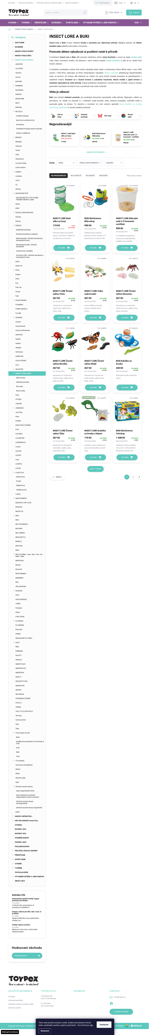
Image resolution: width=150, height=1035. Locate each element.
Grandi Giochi (20, 326)
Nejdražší (90, 175)
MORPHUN (19, 561)
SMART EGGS (20, 664)
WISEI (17, 773)
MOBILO (18, 541)
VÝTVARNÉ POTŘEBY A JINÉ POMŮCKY (29, 876)
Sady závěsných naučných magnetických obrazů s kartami (27, 796)
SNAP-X (18, 677)
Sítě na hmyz (20, 378)
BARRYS (18, 94)
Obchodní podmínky (26, 3)
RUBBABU (19, 651)
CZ (16, 185)
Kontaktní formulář (121, 1012)
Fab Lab (18, 287)
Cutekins (18, 176)
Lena (17, 460)
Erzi (16, 283)
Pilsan (17, 612)
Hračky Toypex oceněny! (21, 925)
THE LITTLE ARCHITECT (24, 711)
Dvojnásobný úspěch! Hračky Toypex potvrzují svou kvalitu (25, 899)
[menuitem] (13, 22)
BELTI (17, 103)
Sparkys (18, 690)
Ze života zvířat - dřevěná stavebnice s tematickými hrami (29, 256)
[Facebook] (111, 1003)
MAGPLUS (19, 511)
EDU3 (17, 261)
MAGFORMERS (21, 498)
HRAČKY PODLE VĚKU (23, 56)
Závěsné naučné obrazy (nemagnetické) (24, 802)
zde (91, 1025)
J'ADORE (18, 404)
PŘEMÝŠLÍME (20, 855)
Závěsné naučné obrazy (24, 786)
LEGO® (18, 455)
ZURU (17, 812)
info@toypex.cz (120, 997)
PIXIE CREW (19, 617)
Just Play (18, 412)
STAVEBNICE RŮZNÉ (22, 698)
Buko (18, 737)
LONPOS (18, 464)
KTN (17, 429)
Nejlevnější (76, 175)
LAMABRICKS (20, 442)
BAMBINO (19, 86)
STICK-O (18, 703)
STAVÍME (18, 864)
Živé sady (19, 386)
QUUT (17, 642)
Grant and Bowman (22, 330)
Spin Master (19, 694)
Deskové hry (20, 477)
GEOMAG (18, 317)
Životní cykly (20, 391)
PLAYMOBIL (19, 625)
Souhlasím (104, 1025)
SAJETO (18, 655)
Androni (18, 73)
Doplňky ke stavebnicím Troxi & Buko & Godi (30, 742)
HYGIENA (18, 825)
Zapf (17, 782)
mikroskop (53, 107)
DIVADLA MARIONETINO (24, 212)
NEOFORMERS (20, 573)
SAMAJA (18, 660)
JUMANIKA (19, 408)
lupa (122, 104)
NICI (17, 582)
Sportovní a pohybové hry (25, 120)
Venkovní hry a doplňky (24, 251)
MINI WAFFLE (20, 537)
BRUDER (18, 142)
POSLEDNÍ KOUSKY (22, 846)
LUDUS (18, 494)
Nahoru (59, 477)
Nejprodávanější (58, 175)
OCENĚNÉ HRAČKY (22, 838)
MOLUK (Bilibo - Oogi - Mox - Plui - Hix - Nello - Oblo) (29, 555)
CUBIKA (18, 172)
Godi (17, 748)
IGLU (17, 365)
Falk (17, 296)
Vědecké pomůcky (22, 382)
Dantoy (18, 189)
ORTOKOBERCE (21, 599)
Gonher (18, 322)
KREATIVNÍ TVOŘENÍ (23, 425)
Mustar (18, 565)
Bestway (18, 107)
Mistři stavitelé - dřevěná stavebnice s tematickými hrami (29, 239)
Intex (17, 395)
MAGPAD (18, 507)
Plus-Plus (18, 629)
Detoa (17, 204)
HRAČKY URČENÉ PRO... (24, 816)
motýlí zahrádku (113, 60)
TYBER (17, 604)
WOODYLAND (20, 778)
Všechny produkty (21, 872)
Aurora (18, 77)
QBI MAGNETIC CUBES (23, 638)
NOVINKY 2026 (20, 833)
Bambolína (19, 90)
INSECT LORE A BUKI (23, 373)
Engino (18, 274)
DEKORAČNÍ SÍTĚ (21, 193)
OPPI (17, 595)
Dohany (18, 217)
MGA (17, 520)
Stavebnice (20, 124)
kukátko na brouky (133, 104)
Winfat (17, 769)
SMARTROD (19, 672)
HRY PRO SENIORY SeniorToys (26, 821)
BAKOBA (18, 81)
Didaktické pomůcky (23, 230)
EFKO (17, 270)
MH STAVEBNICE (21, 524)
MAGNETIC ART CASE (23, 503)
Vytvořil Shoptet (118, 1026)
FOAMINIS (19, 305)
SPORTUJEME (20, 859)
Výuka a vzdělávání (23, 133)
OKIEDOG (18, 591)
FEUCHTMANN (20, 300)
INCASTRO (19, 369)
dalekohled (63, 107)
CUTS (17, 180)
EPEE (17, 279)
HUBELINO (19, 356)
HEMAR (18, 348)
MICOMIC (18, 528)
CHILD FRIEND (20, 361)
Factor (17, 292)
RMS (17, 647)
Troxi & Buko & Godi (22, 733)
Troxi (18, 756)
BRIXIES (18, 137)
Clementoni (19, 159)
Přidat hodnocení (20, 956)
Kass (17, 416)
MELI (17, 516)
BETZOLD (18, 111)
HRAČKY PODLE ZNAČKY (24, 60)
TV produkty (19, 761)
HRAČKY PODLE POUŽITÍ (24, 51)
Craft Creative (20, 167)
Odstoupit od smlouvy (10, 1032)
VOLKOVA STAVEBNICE (24, 765)
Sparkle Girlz (19, 685)
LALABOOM (19, 438)
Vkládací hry (20, 485)
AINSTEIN (19, 64)
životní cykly (136, 57)
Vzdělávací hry (21, 490)
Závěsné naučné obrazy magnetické (29, 808)
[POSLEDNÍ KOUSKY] (95, 412)
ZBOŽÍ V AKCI (20, 881)
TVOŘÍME (18, 868)
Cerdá (17, 150)
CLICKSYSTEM (20, 163)
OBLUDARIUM (20, 586)
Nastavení (45, 1031)
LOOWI (18, 468)
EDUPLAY (18, 266)
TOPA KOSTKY (20, 720)
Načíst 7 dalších (95, 469)
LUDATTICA (19, 472)
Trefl (17, 724)
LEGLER (18, 451)
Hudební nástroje (22, 116)
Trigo (17, 728)
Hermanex (19, 352)
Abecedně (103, 175)
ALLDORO (19, 68)
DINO (17, 208)
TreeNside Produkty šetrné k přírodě (29, 129)
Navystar (18, 569)
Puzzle (18, 481)
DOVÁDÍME (19, 47)
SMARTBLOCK (20, 668)
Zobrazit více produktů (96, 152)
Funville (18, 313)
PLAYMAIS (19, 621)
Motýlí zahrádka (111, 73)
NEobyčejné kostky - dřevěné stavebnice (26, 246)
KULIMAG (19, 434)
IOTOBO (18, 399)
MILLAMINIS (20, 533)
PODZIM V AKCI (20, 842)
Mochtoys (19, 546)
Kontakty (11, 3)
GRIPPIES (19, 335)
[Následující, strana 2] (133, 477)
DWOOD (18, 225)
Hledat (84, 12)
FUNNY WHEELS (21, 309)
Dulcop (18, 221)
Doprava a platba (71, 3)
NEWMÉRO (19, 578)
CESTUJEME (19, 43)
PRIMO (18, 634)
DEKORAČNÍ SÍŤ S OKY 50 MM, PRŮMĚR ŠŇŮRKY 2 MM (27, 199)
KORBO (18, 421)
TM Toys (18, 716)
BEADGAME (19, 99)
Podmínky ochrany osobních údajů (49, 3)
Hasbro (18, 343)
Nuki (17, 752)
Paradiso (18, 608)
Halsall (17, 339)
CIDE (17, 155)
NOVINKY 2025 (20, 829)
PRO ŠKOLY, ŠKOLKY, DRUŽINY (26, 851)
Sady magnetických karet (25, 791)
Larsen (18, 447)
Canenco (18, 146)
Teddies (18, 707)
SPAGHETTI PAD (21, 681)
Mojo (17, 550)
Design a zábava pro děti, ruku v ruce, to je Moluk (26, 912)
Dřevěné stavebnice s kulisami (27, 234)
